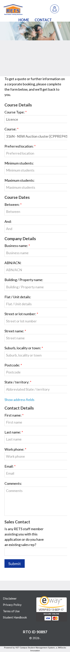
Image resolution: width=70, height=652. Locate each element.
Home (23, 20)
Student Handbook (15, 617)
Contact (43, 20)
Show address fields (19, 399)
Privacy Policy (12, 604)
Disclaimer (10, 598)
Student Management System (41, 648)
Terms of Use (11, 611)
